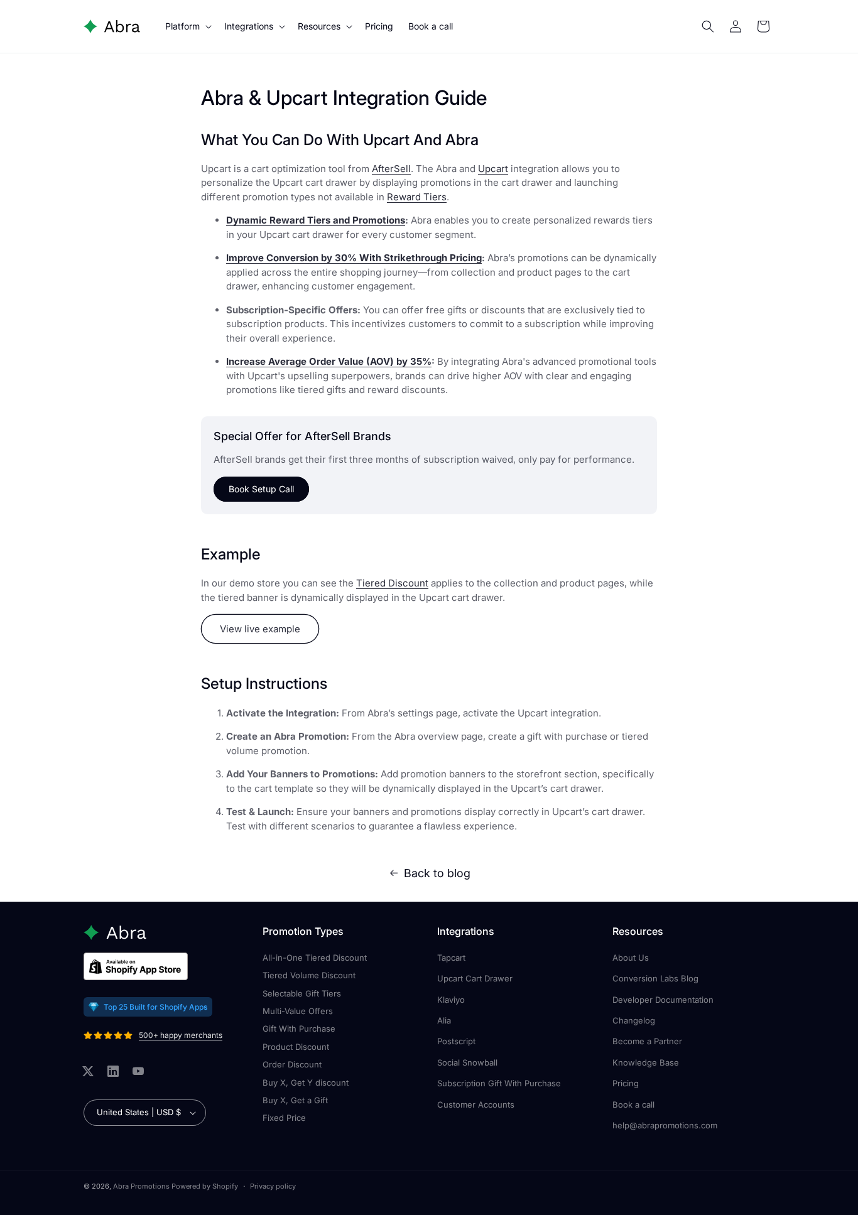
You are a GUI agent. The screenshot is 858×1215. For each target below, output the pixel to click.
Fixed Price (284, 1118)
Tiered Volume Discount (309, 975)
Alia (444, 1020)
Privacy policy (273, 1186)
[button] (187, 26)
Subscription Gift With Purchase (499, 1083)
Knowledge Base (645, 1062)
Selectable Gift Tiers (302, 993)
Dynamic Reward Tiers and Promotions (315, 220)
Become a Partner (647, 1041)
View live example (260, 629)
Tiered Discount (392, 583)
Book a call (633, 1104)
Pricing (625, 1083)
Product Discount (296, 1047)
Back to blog (437, 873)
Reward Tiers (417, 197)
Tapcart (451, 958)
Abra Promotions (141, 1186)
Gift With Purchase (299, 1028)
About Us (630, 958)
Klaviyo (451, 1000)
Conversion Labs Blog (655, 978)
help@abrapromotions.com (664, 1125)
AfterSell (391, 169)
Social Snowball (467, 1062)
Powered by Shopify (204, 1186)
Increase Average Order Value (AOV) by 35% (329, 361)
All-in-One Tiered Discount (315, 958)
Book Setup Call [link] (261, 488)
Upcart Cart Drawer (475, 978)
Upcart (493, 169)
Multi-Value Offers (298, 1011)
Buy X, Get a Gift (295, 1100)
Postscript (456, 1041)
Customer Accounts (475, 1104)
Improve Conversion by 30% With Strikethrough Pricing (354, 258)
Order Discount (292, 1064)
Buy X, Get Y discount (306, 1082)
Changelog (633, 1020)
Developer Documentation (663, 1000)
